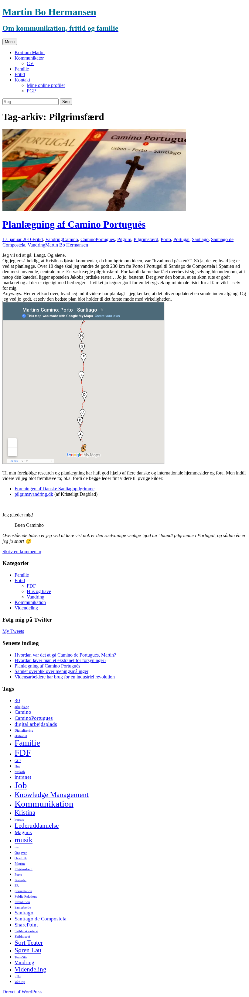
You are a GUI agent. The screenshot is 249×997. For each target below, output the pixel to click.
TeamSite (21, 957)
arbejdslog (22, 707)
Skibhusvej (22, 936)
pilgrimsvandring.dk (34, 494)
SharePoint (26, 925)
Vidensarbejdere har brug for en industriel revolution (65, 676)
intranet (23, 777)
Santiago (200, 239)
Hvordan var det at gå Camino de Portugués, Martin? (65, 654)
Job (21, 785)
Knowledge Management (52, 794)
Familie (22, 68)
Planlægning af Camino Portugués (73, 224)
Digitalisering (24, 730)
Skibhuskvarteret (26, 931)
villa (18, 976)
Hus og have (39, 591)
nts (17, 847)
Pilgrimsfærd (146, 239)
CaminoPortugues (97, 239)
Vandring (54, 239)
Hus (17, 766)
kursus (19, 819)
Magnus (23, 832)
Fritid (20, 74)
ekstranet (21, 736)
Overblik (21, 858)
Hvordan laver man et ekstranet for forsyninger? (60, 660)
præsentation (23, 891)
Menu (10, 42)
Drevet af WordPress (22, 991)
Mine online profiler (46, 85)
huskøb (20, 772)
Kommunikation (30, 602)
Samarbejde (23, 907)
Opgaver (21, 852)
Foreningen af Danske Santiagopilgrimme (54, 488)
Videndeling (26, 607)
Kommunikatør (29, 57)
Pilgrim (124, 239)
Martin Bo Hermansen (66, 244)
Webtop (20, 982)
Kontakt (22, 79)
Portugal (181, 239)
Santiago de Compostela (41, 919)
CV (30, 63)
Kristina (25, 812)
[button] (94, 170)
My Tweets (13, 631)
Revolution (22, 902)
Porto (166, 239)
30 (17, 700)
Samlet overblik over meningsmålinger (51, 671)
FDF (31, 585)
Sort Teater (29, 942)
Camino (70, 239)
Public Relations (26, 896)
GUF (18, 761)
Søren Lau (28, 950)
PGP (31, 90)
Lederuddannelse (37, 825)
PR (17, 885)
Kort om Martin (30, 52)
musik (23, 840)
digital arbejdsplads (36, 724)
